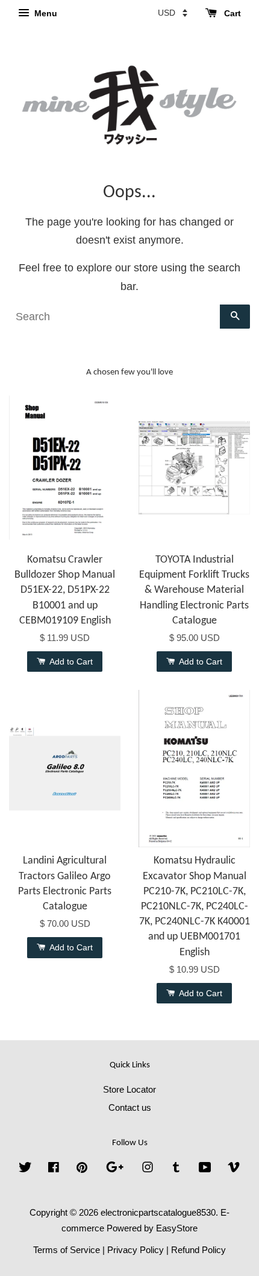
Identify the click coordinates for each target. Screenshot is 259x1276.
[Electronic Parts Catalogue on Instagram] (147, 1169)
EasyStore (177, 1228)
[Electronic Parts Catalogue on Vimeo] (233, 1169)
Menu (44, 13)
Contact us (129, 1107)
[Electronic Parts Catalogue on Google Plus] (115, 1169)
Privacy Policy (135, 1250)
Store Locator (129, 1089)
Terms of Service (66, 1250)
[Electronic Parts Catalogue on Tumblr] (176, 1169)
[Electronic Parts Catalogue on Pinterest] (82, 1169)
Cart (231, 13)
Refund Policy (198, 1250)
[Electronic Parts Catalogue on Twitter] (25, 1169)
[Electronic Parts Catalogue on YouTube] (205, 1169)
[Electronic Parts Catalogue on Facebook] (53, 1169)
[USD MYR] (172, 12)
